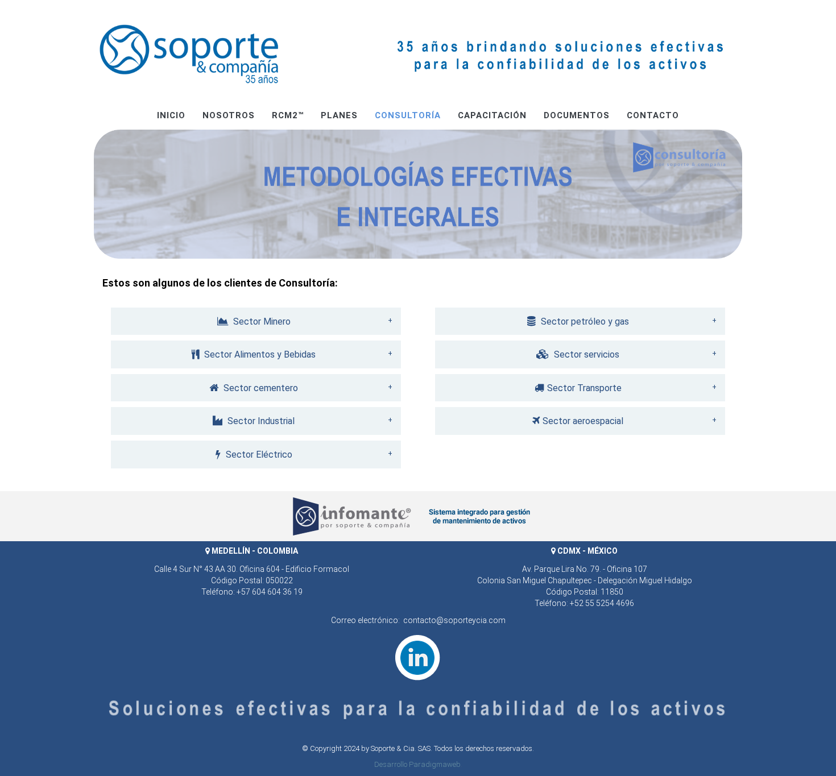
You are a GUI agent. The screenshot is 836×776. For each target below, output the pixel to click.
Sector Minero (261, 321)
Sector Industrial (260, 421)
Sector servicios (585, 354)
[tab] (256, 321)
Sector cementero (259, 388)
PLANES (339, 115)
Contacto (653, 115)
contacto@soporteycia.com (454, 620)
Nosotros (228, 115)
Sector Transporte (584, 388)
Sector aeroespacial (583, 421)
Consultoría (408, 115)
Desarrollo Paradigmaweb (417, 764)
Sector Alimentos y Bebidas (259, 354)
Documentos (577, 115)
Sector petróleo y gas (584, 321)
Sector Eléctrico (258, 454)
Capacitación (492, 115)
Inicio (171, 115)
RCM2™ (288, 115)
